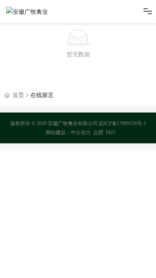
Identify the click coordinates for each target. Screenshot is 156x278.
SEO (110, 132)
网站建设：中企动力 (68, 132)
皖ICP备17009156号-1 (122, 123)
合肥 (98, 132)
